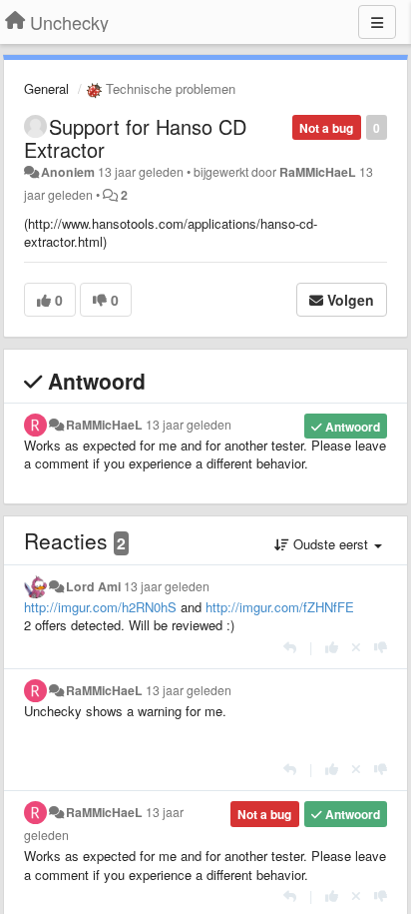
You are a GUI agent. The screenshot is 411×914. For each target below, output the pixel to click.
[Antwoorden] (289, 646)
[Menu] (377, 22)
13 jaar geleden (188, 425)
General (46, 88)
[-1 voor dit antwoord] (380, 646)
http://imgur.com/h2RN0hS (100, 606)
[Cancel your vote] (356, 646)
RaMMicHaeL (317, 172)
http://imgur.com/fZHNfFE (280, 606)
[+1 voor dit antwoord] (331, 646)
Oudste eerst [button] (330, 543)
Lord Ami (93, 586)
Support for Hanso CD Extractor (135, 138)
